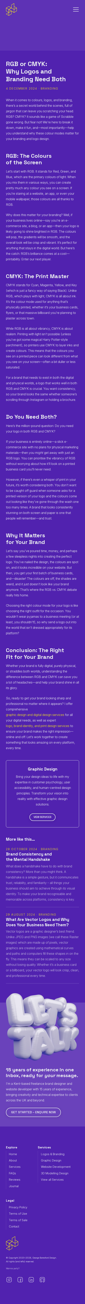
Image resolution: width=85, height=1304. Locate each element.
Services (15, 1166)
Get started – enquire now (33, 1112)
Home (13, 1154)
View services (42, 817)
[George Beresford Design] (11, 9)
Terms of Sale (18, 1220)
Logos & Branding (52, 1154)
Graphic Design (51, 1160)
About (13, 1160)
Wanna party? (12, 1268)
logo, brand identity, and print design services (37, 726)
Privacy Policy (18, 1207)
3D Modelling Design (54, 1173)
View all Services (52, 1179)
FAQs (12, 1173)
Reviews (14, 1179)
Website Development (56, 1166)
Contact (14, 1226)
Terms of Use (18, 1213)
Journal (14, 1186)
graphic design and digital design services (35, 715)
